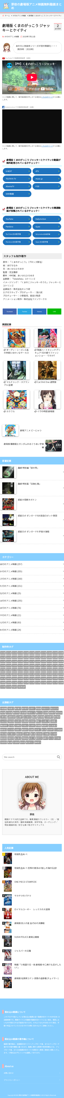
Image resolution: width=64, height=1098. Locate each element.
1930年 (3, 653)
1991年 (32, 674)
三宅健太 (46, 734)
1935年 (32, 653)
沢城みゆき (46, 708)
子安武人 (25, 725)
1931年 (8, 653)
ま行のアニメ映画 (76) (10, 607)
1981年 (37, 670)
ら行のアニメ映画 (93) (10, 622)
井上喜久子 (11, 734)
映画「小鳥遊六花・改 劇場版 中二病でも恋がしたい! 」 (37, 966)
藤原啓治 (3, 729)
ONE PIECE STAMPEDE (25, 881)
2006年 (55, 678)
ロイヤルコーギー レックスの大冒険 (32, 909)
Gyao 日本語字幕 (42, 242)
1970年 (37, 665)
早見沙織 (3, 734)
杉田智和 (16, 742)
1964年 (3, 665)
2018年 (61, 682)
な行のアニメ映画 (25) (10, 593)
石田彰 (31, 729)
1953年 (8, 661)
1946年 (32, 657)
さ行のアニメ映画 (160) (11, 578)
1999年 (14, 678)
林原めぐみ (31, 713)
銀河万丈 (39, 738)
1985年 (61, 670)
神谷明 (2, 713)
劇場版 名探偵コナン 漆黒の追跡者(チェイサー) (36, 978)
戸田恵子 (10, 708)
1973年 (55, 665)
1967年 (20, 665)
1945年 (26, 657)
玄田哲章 (3, 742)
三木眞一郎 (46, 721)
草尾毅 (38, 725)
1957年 (32, 661)
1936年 (37, 653)
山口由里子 (53, 725)
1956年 (26, 661)
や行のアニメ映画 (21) (10, 615)
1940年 (61, 653)
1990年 (26, 674)
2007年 (61, 678)
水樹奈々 (18, 729)
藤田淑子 (25, 729)
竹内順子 (32, 725)
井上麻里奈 (58, 729)
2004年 (43, 678)
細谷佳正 (19, 734)
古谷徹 (45, 713)
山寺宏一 (32, 708)
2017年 (55, 682)
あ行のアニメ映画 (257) (11, 564)
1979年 (26, 670)
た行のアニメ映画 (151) (11, 585)
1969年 (32, 665)
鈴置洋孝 (10, 738)
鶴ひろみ (39, 713)
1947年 (37, 657)
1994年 (49, 674)
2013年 (32, 682)
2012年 (26, 682)
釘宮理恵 (23, 713)
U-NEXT (9, 171)
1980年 (32, 670)
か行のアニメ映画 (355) (11, 571)
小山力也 (3, 721)
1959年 (37, 661)
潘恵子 (45, 738)
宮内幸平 (50, 729)
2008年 (3, 682)
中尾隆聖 (3, 708)
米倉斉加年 (21, 687)
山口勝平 (19, 717)
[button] (58, 757)
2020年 (8, 687)
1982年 (43, 670)
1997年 (3, 678)
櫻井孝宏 (16, 713)
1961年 (49, 661)
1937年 (43, 653)
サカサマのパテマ (22, 895)
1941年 (3, 657)
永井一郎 (32, 738)
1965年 (8, 665)
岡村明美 (57, 717)
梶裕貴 (38, 708)
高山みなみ (54, 708)
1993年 (43, 674)
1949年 (49, 657)
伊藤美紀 (25, 738)
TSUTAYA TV (11, 178)
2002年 (32, 678)
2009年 (8, 682)
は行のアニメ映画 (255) (11, 600)
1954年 (14, 661)
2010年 (14, 682)
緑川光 (44, 729)
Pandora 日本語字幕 (13, 242)
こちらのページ (47, 97)
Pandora (9, 226)
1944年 (20, 657)
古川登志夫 (27, 717)
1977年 (14, 670)
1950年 (55, 657)
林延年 (14, 687)
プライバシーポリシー (12, 1080)
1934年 (26, 653)
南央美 (22, 742)
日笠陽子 (32, 721)
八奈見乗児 (49, 717)
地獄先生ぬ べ (20, 854)
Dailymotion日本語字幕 (43, 234)
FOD (37, 186)
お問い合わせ (9, 1073)
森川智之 (18, 738)
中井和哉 (9, 713)
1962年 (55, 661)
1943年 (14, 657)
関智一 (38, 721)
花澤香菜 (25, 721)
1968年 (26, 665)
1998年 (8, 678)
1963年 (61, 661)
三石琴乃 (26, 734)
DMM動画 (10, 193)
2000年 (20, 678)
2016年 (49, 682)
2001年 (26, 678)
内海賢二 (53, 721)
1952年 (3, 661)
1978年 (20, 670)
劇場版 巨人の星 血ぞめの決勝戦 (29, 923)
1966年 (14, 665)
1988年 (14, 674)
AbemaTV (10, 186)
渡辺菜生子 (30, 742)
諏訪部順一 (4, 725)
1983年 (49, 670)
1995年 (55, 674)
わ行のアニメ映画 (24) (10, 629)
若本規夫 (39, 734)
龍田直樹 (3, 738)
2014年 (37, 682)
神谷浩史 (59, 713)
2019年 (3, 687)
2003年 (37, 678)
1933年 (20, 653)
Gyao (38, 226)
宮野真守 (52, 713)
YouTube (9, 218)
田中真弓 (25, 708)
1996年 (61, 674)
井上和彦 (53, 734)
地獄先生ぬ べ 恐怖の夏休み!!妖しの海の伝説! (35, 868)
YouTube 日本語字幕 (13, 234)
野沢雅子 (18, 708)
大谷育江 (18, 721)
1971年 (43, 665)
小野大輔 (3, 717)
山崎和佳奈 (11, 717)
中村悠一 (37, 729)
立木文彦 (10, 729)
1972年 (49, 665)
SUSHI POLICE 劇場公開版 (26, 937)
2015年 (43, 682)
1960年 (43, 661)
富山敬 (9, 742)
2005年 (49, 678)
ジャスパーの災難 (22, 950)
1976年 (8, 670)
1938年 (49, 653)
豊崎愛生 (37, 742)
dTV (37, 171)
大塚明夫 (18, 725)
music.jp (39, 178)
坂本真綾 (41, 717)
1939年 (55, 653)
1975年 (3, 670)
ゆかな (51, 738)
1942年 (8, 657)
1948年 (43, 657)
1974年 (61, 665)
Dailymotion (41, 218)
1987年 (8, 674)
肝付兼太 (57, 738)
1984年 (55, 670)
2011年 (20, 682)
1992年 (37, 674)
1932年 (14, 653)
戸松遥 (11, 725)
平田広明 (10, 721)
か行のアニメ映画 (12, 36)
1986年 (3, 674)
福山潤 (34, 717)
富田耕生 (45, 725)
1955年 (20, 661)
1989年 (20, 674)
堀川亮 (33, 734)
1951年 (61, 657)
